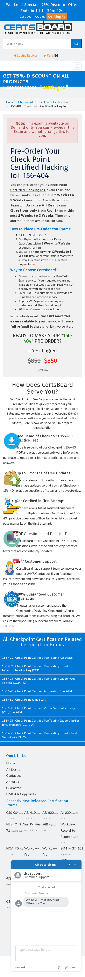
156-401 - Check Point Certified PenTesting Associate (37, 657)
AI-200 (66, 812)
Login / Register (27, 55)
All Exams (13, 769)
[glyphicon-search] (76, 43)
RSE (45, 824)
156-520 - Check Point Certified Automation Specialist (37, 691)
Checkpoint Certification (53, 102)
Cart (51, 55)
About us (12, 781)
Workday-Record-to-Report (68, 830)
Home (10, 102)
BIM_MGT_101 (72, 848)
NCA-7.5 (12, 848)
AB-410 (30, 812)
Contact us (13, 775)
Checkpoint (25, 102)
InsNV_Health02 (36, 824)
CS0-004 (12, 812)
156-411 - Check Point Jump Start (24, 699)
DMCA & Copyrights (21, 794)
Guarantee (13, 788)
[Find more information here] (46, 916)
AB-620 (48, 812)
